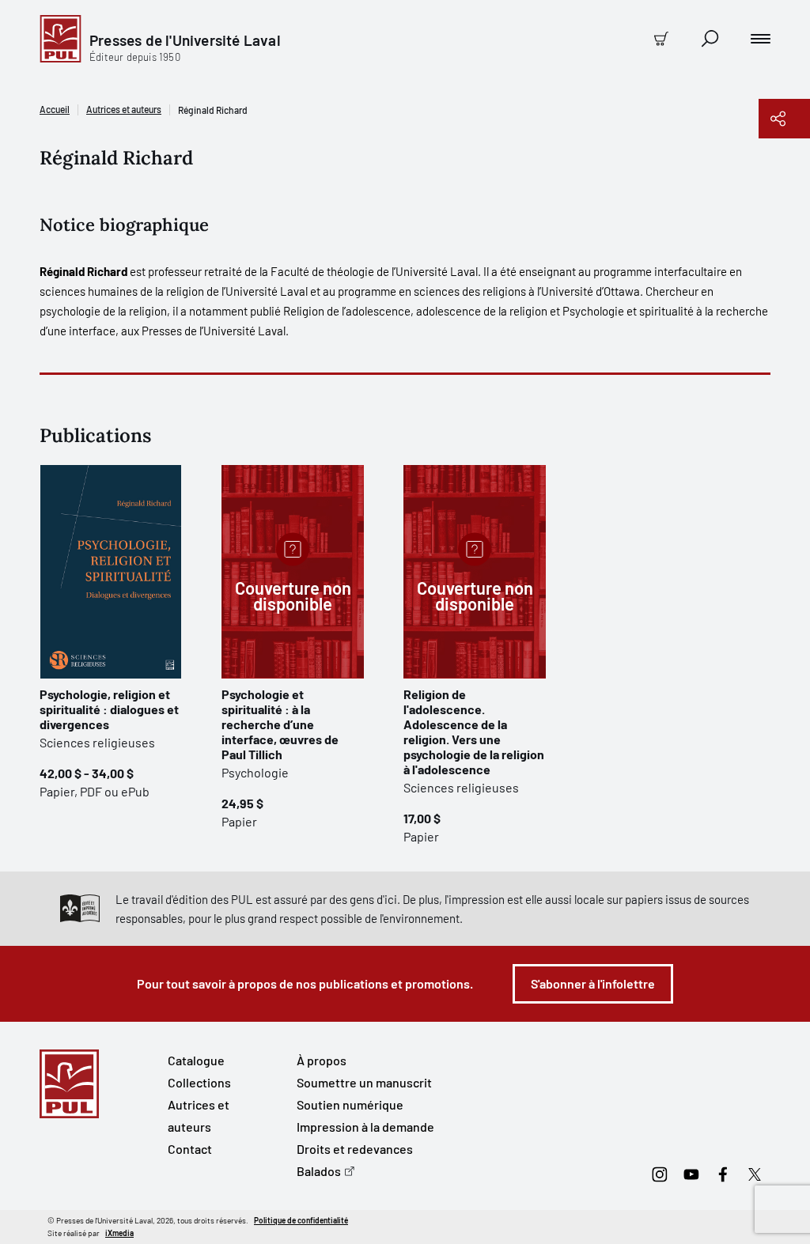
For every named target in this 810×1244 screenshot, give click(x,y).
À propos (321, 1060)
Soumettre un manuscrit (364, 1082)
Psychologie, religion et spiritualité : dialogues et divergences (109, 709)
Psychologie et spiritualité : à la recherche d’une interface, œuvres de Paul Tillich (280, 724)
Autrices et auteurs (123, 109)
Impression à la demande (365, 1126)
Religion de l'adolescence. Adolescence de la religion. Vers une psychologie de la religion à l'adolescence (473, 731)
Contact (190, 1148)
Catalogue (196, 1060)
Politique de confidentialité (301, 1220)
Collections (199, 1082)
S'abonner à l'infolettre (593, 983)
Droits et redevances (355, 1148)
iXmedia (119, 1233)
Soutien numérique (350, 1104)
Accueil (55, 109)
